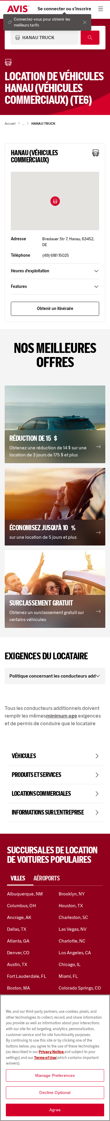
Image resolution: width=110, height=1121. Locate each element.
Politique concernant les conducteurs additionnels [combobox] (52, 676)
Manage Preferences (55, 1075)
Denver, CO (18, 952)
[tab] (20, 878)
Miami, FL (68, 976)
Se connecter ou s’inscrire (64, 8)
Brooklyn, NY (72, 894)
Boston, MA (18, 988)
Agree (55, 1109)
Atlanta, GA (18, 941)
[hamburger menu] (100, 8)
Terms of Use (45, 1057)
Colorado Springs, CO (80, 988)
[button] (55, 201)
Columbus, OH (21, 905)
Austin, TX (17, 964)
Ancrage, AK (19, 917)
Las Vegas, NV (73, 929)
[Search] (90, 38)
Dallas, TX (16, 929)
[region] (55, 1058)
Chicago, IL (70, 964)
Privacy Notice (51, 1052)
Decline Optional (54, 1092)
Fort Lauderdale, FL (26, 976)
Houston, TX (71, 905)
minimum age (61, 716)
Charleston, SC (73, 917)
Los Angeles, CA (75, 952)
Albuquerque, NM (25, 894)
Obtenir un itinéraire (55, 308)
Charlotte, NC (72, 941)
